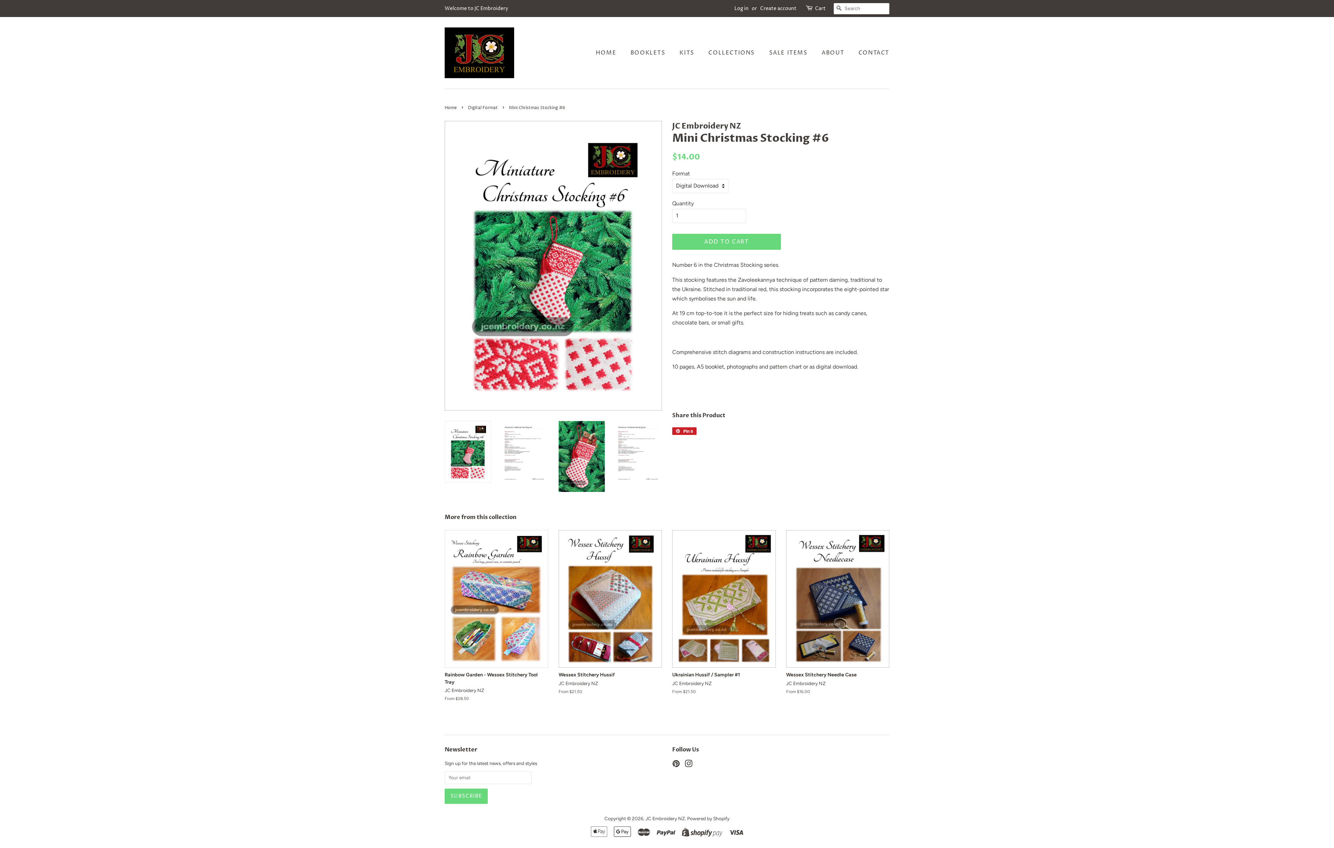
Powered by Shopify (708, 818)
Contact (873, 53)
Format (681, 173)
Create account (778, 8)
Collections (731, 53)
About (833, 53)
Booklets (648, 53)
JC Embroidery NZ (665, 818)
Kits (687, 53)
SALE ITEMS (788, 53)
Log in (741, 8)
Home (606, 53)
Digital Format (483, 108)
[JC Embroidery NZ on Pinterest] (676, 765)
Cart (820, 8)
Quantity (683, 203)
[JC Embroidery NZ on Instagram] (688, 765)
